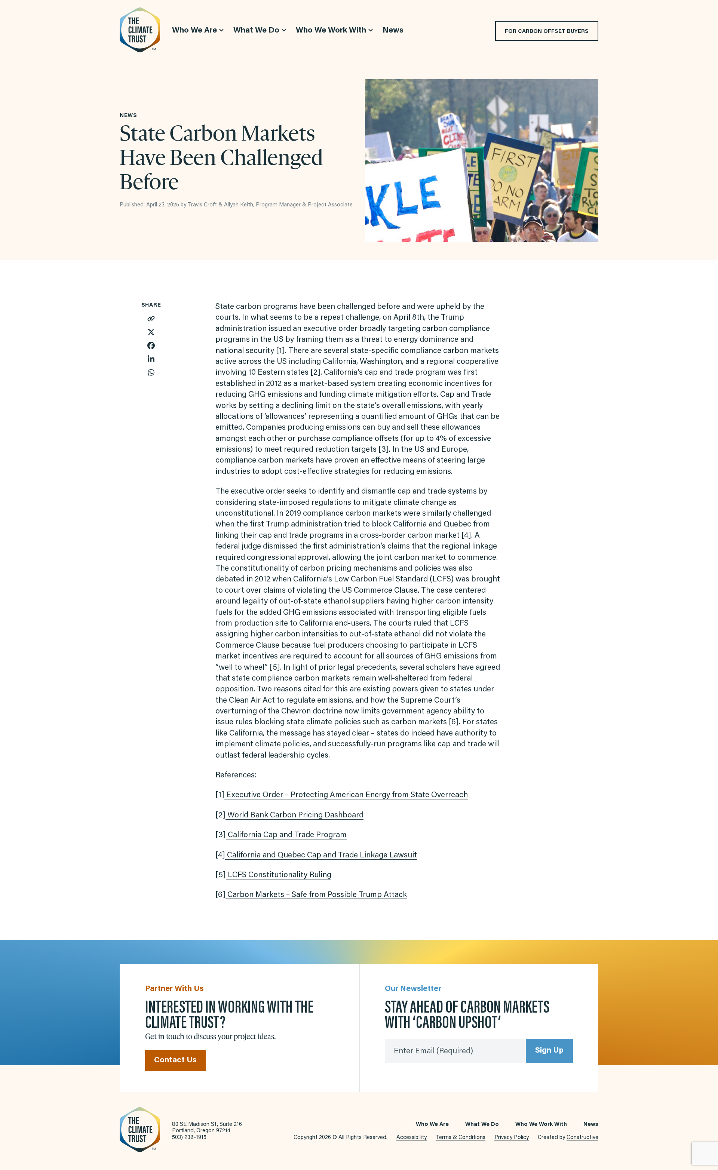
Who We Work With (541, 1124)
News (590, 1124)
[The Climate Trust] (140, 29)
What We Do (482, 1124)
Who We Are (432, 1124)
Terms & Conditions (460, 1137)
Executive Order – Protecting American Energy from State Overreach (346, 795)
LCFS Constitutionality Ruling (278, 875)
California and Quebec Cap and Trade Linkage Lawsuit (321, 856)
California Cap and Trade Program (286, 835)
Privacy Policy (511, 1137)
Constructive (582, 1137)
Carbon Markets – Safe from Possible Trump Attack (316, 895)
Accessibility (411, 1137)
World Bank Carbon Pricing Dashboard (294, 816)
